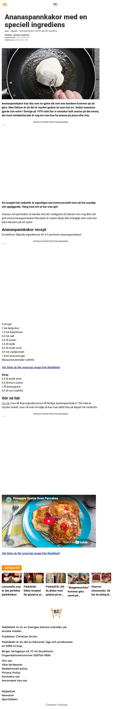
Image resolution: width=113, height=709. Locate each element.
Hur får (6, 403)
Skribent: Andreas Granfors (17, 35)
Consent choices (56, 704)
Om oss (7, 660)
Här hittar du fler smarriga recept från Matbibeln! (31, 367)
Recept (14, 31)
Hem (7, 31)
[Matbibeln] (55, 5)
